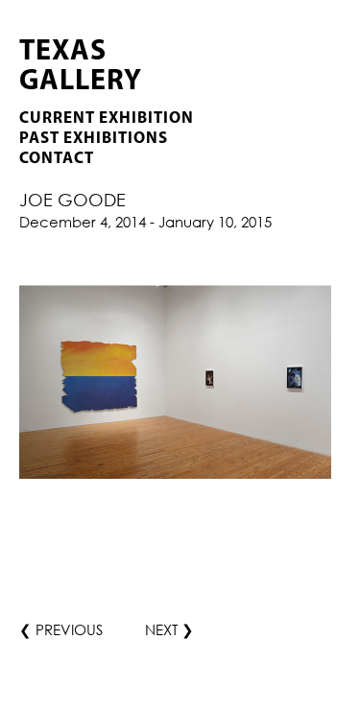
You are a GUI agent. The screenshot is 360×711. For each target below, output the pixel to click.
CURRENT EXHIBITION (106, 118)
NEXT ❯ (169, 629)
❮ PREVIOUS (61, 629)
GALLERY (80, 82)
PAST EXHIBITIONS (93, 138)
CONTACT (56, 159)
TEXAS (63, 52)
